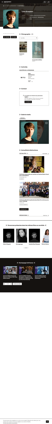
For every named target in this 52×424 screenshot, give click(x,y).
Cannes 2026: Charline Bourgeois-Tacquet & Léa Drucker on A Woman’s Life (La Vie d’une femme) (10, 277)
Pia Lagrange (19, 244)
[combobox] (28, 38)
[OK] (47, 421)
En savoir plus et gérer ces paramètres (10, 422)
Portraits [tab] (22, 117)
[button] (46, 123)
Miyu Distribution (41, 17)
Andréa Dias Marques (34, 244)
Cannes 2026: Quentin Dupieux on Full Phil (40, 276)
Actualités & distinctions (8, 33)
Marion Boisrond (46, 244)
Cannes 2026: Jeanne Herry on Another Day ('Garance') (24, 277)
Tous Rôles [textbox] (23, 37)
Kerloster (21, 54)
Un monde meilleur (37, 60)
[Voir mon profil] (48, 2)
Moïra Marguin (7, 244)
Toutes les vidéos (17, 283)
